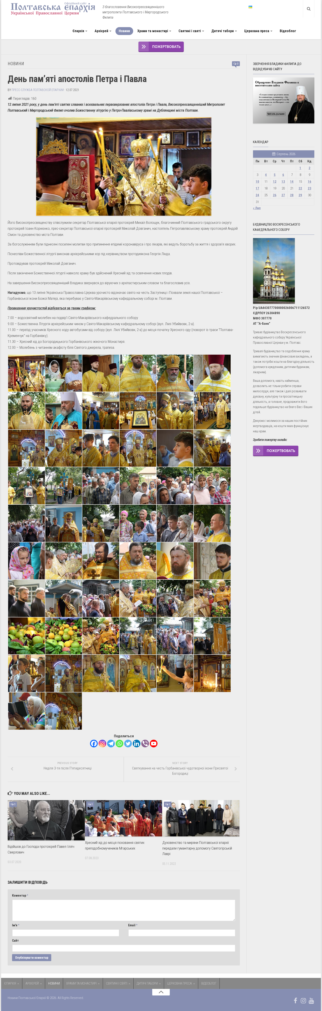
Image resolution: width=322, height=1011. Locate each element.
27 (283, 195)
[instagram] (303, 1001)
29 (300, 195)
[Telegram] (111, 743)
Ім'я (15, 925)
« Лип (257, 208)
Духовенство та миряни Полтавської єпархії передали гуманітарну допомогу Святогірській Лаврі (197, 848)
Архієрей (101, 31)
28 (292, 195)
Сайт (15, 940)
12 (274, 182)
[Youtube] (153, 743)
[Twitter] (128, 743)
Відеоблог (288, 31)
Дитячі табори (222, 31)
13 (283, 182)
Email (132, 925)
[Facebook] (94, 743)
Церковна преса (256, 31)
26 (274, 195)
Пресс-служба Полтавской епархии (38, 90)
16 (309, 182)
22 (300, 188)
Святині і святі (190, 31)
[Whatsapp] (119, 743)
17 (257, 188)
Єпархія (78, 31)
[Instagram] (102, 743)
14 (292, 182)
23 (309, 188)
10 (257, 182)
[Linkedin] (136, 743)
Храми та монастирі (152, 31)
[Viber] (145, 743)
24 (257, 195)
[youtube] (311, 1001)
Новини (124, 31)
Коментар (20, 895)
